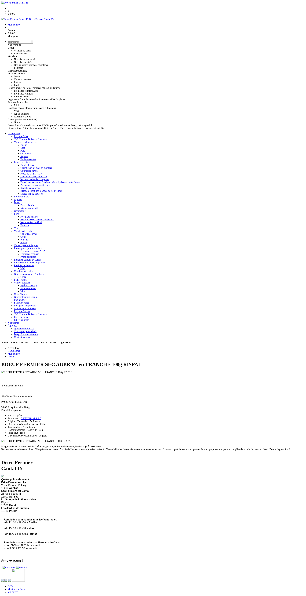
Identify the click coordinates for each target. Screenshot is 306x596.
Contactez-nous (22, 337)
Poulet (17, 85)
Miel (16, 105)
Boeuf (11, 47)
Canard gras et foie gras (19, 88)
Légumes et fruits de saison (21, 99)
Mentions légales (16, 589)
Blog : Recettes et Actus (26, 334)
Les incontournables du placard (50, 99)
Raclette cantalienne (30, 188)
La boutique (14, 133)
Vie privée (13, 592)
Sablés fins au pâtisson (31, 193)
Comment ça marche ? (25, 331)
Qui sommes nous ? (24, 328)
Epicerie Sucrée (52, 128)
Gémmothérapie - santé (32, 125)
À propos (12, 325)
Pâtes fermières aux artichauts (35, 185)
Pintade (18, 82)
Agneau (23, 70)
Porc (15, 56)
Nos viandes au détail (25, 59)
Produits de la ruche (18, 102)
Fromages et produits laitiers (45, 88)
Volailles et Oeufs (16, 73)
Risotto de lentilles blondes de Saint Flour (41, 190)
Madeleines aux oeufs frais (33, 176)
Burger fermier (27, 165)
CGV (10, 586)
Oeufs (17, 76)
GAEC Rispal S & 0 (31, 418)
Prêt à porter (50, 125)
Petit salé (18, 67)
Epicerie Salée (99, 128)
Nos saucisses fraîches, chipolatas (31, 65)
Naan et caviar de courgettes (34, 179)
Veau (10, 56)
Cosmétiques (14, 125)
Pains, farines (33, 108)
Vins (16, 110)
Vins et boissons (48, 108)
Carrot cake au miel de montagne (37, 168)
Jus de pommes (21, 113)
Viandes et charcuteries (25, 142)
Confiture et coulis (17, 108)
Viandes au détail (22, 50)
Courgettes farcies (29, 170)
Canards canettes (22, 79)
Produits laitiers (21, 96)
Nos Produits (14, 45)
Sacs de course (63, 125)
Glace (17, 122)
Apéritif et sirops (22, 116)
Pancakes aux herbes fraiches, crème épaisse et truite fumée (50, 182)
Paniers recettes (28, 159)
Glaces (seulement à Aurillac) (22, 119)
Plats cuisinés (20, 53)
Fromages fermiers (23, 93)
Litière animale (15, 128)
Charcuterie (13, 70)
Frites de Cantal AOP (31, 173)
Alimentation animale (33, 128)
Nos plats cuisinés (23, 62)
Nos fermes (13, 322)
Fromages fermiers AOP (26, 90)
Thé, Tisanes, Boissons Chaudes (76, 128)
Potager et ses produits (82, 125)
